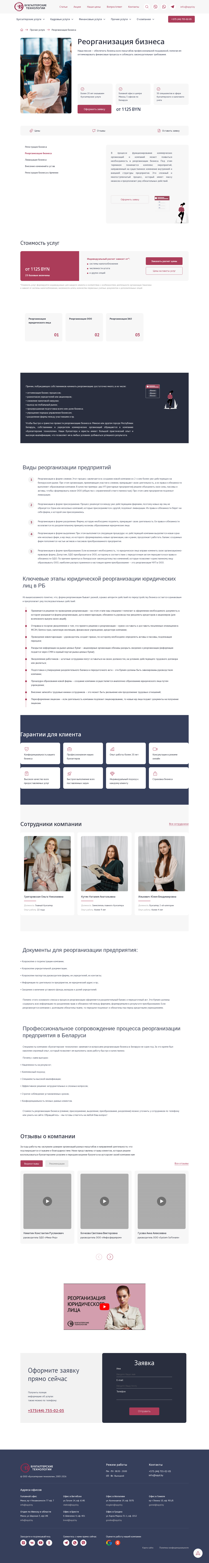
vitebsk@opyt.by (71, 1504)
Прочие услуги (37, 29)
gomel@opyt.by (156, 1504)
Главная (21, 30)
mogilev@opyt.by (114, 1504)
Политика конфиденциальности (174, 1547)
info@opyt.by (188, 6)
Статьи (63, 6)
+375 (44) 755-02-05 (181, 19)
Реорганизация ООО (80, 318)
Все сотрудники (179, 824)
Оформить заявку (94, 109)
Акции (77, 6)
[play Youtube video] (105, 1307)
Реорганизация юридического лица (40, 320)
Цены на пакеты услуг (164, 270)
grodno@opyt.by (114, 1520)
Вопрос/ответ (114, 6)
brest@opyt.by (70, 1520)
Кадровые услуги (60, 19)
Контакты (133, 6)
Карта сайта (147, 1547)
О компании (144, 19)
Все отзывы (182, 1163)
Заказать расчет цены (164, 261)
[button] (110, 1257)
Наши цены (94, 6)
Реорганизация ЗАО (121, 318)
